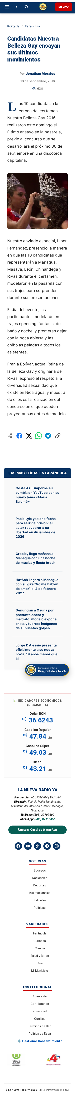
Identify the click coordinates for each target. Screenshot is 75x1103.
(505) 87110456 (44, 819)
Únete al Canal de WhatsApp (37, 829)
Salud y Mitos (39, 956)
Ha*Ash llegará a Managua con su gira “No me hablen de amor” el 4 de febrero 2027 (37, 586)
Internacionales (39, 893)
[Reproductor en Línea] (16, 7)
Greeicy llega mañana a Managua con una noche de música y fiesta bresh (35, 558)
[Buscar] (26, 7)
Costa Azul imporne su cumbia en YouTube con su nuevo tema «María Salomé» (37, 495)
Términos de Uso (39, 1026)
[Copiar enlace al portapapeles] (57, 435)
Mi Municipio (39, 971)
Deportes (39, 885)
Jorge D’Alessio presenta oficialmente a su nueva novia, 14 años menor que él (37, 652)
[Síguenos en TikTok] (37, 846)
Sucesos (40, 870)
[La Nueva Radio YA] (43, 7)
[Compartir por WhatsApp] (38, 435)
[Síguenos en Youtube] (28, 846)
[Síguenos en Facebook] (18, 846)
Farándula (32, 26)
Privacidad (40, 1011)
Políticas (40, 908)
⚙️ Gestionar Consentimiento (39, 1041)
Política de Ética (40, 1033)
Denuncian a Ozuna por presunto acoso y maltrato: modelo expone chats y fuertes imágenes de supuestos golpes (36, 619)
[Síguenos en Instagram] (56, 846)
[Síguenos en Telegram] (47, 846)
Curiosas (40, 941)
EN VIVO (64, 6)
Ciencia (40, 948)
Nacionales (39, 878)
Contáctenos (40, 1004)
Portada (13, 26)
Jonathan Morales (40, 73)
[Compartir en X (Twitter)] (28, 435)
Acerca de (40, 996)
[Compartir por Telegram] (48, 435)
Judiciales (39, 900)
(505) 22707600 (43, 814)
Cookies (39, 1019)
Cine (40, 963)
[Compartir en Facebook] (19, 435)
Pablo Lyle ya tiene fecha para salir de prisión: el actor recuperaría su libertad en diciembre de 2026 (36, 528)
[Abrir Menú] (7, 7)
